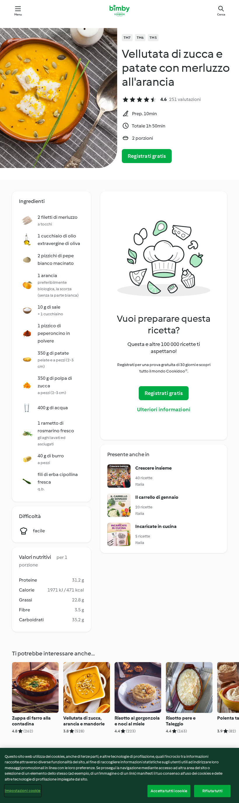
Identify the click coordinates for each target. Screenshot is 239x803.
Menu (18, 14)
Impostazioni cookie (22, 790)
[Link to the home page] (119, 10)
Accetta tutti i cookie (169, 791)
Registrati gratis (147, 156)
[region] (119, 775)
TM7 (127, 38)
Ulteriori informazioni (163, 409)
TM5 (153, 38)
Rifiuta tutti (212, 791)
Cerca (221, 14)
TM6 (140, 38)
